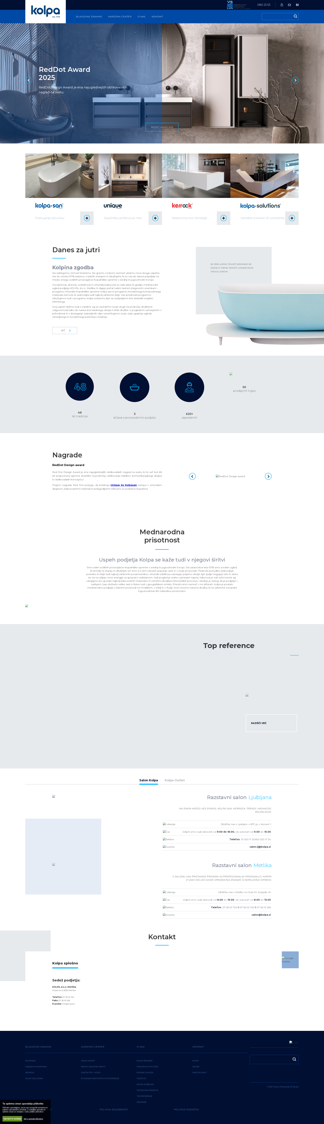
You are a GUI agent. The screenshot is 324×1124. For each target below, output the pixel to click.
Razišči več (258, 723)
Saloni (195, 1066)
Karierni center (119, 16)
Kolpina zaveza (145, 1072)
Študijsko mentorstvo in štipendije (100, 1078)
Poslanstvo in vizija (147, 1066)
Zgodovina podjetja (147, 1090)
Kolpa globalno (145, 1084)
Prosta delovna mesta (93, 1066)
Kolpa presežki (145, 1061)
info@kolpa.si (68, 1004)
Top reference (144, 1096)
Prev (28, 80)
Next (295, 80)
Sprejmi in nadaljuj (12, 1119)
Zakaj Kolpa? (88, 1061)
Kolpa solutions (34, 1078)
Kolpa (195, 1061)
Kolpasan (30, 1061)
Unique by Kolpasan (36, 1066)
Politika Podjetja (186, 1109)
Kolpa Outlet (175, 780)
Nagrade (141, 1102)
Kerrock (29, 1072)
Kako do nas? (199, 1072)
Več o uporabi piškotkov (33, 1119)
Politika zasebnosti (114, 1109)
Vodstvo (141, 1078)
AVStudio (294, 1087)
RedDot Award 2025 (162, 127)
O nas (141, 16)
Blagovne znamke (89, 16)
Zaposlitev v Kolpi (90, 1072)
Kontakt (157, 16)
